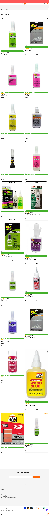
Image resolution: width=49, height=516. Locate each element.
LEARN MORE (37, 6)
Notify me (36, 450)
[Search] (4, 4)
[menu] (1, 4)
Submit (36, 476)
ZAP (1, 49)
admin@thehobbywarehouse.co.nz (10, 497)
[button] (23, 18)
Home (2, 9)
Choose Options (12, 58)
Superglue (27, 209)
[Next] (31, 462)
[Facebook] (2, 501)
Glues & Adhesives (7, 9)
